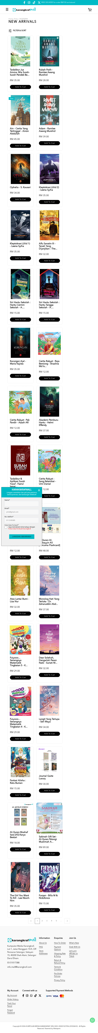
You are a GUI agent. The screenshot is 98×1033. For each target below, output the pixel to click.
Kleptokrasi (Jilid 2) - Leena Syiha (49, 188)
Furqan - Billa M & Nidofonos (48, 896)
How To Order (60, 943)
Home (11, 19)
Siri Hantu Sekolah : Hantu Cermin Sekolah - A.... (20, 305)
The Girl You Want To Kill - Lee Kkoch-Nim (20, 898)
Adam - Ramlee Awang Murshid (47, 129)
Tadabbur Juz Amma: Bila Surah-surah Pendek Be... (20, 72)
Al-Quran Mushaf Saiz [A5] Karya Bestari (19, 835)
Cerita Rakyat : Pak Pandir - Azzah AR (19, 421)
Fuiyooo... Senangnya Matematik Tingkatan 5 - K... (19, 662)
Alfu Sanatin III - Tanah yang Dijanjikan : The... (48, 246)
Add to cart (20, 87)
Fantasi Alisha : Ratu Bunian (18, 781)
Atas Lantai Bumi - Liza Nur (19, 600)
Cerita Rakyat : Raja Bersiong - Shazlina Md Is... (49, 364)
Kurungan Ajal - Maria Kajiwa (18, 362)
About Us (43, 943)
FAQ (41, 947)
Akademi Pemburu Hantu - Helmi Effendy (48, 422)
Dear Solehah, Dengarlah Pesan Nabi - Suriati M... (48, 660)
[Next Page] (67, 921)
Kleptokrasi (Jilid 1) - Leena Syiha (20, 244)
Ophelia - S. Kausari (20, 187)
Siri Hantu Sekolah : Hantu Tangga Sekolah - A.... (49, 305)
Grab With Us (74, 947)
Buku (16, 19)
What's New (74, 943)
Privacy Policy (59, 980)
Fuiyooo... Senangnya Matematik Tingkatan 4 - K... (19, 723)
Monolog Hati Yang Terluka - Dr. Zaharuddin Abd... (49, 601)
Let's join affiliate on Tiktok (73, 953)
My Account (12, 995)
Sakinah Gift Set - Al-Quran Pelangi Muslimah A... (48, 839)
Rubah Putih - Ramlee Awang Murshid (47, 72)
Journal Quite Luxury (46, 777)
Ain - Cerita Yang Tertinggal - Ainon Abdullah (19, 131)
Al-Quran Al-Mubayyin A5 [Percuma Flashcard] (49, 542)
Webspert (56, 1028)
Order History (13, 999)
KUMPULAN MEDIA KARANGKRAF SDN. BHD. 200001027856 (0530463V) (52, 1026)
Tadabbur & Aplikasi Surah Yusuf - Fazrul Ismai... (17, 483)
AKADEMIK (24, 19)
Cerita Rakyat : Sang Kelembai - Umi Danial (47, 481)
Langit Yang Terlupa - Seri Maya (49, 720)
